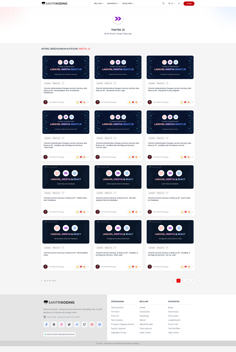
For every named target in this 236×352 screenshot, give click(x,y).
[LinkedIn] (100, 324)
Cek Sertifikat (174, 328)
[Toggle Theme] (179, 3)
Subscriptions (146, 328)
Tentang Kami (117, 307)
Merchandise (117, 320)
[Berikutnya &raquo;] (193, 281)
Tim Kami (115, 311)
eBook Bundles (146, 324)
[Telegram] (77, 324)
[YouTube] (92, 324)
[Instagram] (62, 324)
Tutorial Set (145, 311)
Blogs (170, 307)
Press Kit (115, 316)
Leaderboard (174, 320)
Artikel (142, 307)
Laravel (47, 83)
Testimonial (173, 311)
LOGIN (189, 3)
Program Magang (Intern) (122, 324)
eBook (142, 320)
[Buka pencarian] (163, 3)
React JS (56, 83)
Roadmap (144, 316)
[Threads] (54, 324)
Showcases (173, 316)
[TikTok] (69, 324)
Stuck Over (173, 324)
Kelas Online (145, 332)
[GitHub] (84, 324)
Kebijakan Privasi (118, 332)
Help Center (173, 332)
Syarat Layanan (118, 328)
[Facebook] (46, 324)
